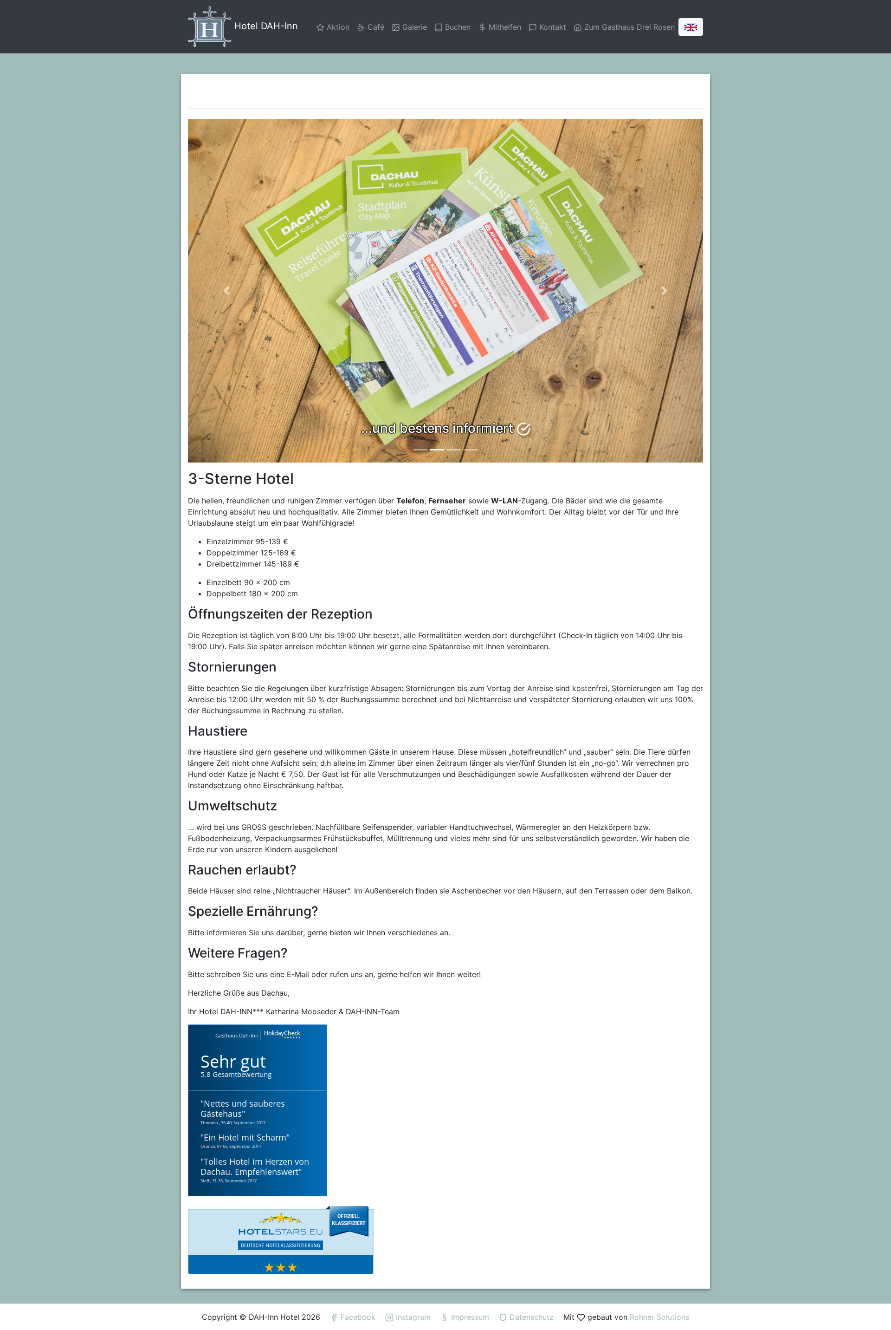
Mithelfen (503, 27)
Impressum (470, 1317)
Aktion (336, 27)
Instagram (413, 1317)
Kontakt (551, 27)
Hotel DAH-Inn (265, 26)
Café (374, 27)
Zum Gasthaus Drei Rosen (628, 27)
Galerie (413, 27)
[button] (226, 291)
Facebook (358, 1317)
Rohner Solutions (659, 1317)
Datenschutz (531, 1317)
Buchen (457, 27)
